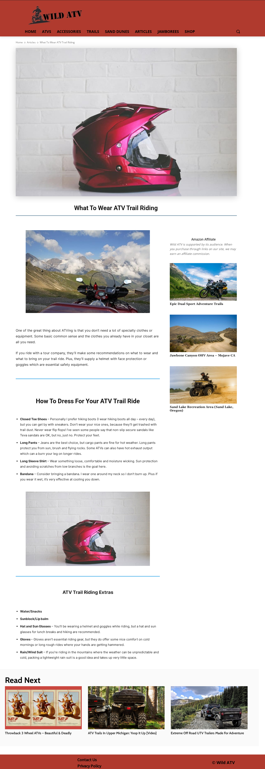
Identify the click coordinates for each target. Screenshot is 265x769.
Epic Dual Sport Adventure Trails (196, 304)
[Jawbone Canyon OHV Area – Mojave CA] (203, 333)
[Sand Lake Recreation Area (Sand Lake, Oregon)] (203, 385)
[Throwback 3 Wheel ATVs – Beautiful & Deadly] (43, 707)
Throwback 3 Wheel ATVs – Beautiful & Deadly (38, 733)
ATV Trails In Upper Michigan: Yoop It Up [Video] (122, 733)
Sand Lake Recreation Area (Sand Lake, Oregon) (201, 409)
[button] (238, 31)
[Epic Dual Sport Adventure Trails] (203, 282)
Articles (31, 42)
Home (19, 42)
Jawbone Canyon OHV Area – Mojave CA (202, 355)
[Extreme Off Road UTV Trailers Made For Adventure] (209, 707)
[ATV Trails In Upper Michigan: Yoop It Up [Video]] (126, 707)
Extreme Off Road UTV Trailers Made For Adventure (207, 733)
